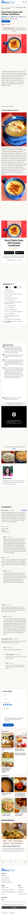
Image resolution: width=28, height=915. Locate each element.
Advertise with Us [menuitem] (22, 894)
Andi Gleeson (15, 18)
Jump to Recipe (5, 21)
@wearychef (17, 422)
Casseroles (6, 843)
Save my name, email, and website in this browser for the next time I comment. (14, 719)
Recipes (7, 7)
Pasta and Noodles (18, 840)
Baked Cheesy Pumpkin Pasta (11, 846)
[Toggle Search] (23, 2)
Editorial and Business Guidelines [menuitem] (9, 891)
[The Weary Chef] (8, 2)
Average (7, 704)
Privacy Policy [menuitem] (4, 913)
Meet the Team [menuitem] (5, 887)
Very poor (3, 704)
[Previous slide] (2, 862)
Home (2, 7)
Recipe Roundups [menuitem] (5, 880)
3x (20, 287)
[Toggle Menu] (26, 2)
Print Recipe (9, 252)
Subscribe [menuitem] (20, 887)
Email (2, 899)
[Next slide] (25, 862)
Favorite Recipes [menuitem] (5, 877)
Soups (8, 24)
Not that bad (5, 704)
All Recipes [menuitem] (4, 875)
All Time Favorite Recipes (16, 843)
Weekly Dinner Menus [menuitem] (6, 882)
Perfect (11, 704)
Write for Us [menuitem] (21, 891)
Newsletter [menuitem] (11, 913)
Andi (9, 402)
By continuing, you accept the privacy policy (12, 904)
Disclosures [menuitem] (21, 889)
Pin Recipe (20, 252)
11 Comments (16, 16)
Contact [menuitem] (3, 894)
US (6, 287)
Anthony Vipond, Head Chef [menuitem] (7, 889)
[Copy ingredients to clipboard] (13, 284)
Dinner (12, 7)
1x (15, 287)
